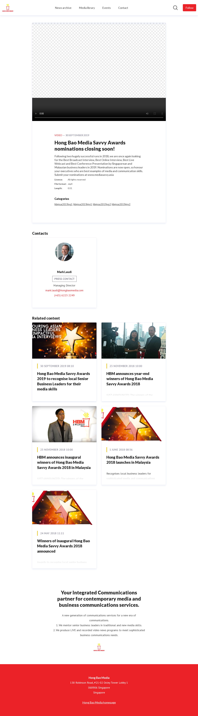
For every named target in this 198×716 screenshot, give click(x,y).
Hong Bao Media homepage (99, 702)
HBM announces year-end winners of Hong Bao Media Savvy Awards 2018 (129, 378)
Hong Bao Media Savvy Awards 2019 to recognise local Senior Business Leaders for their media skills (63, 381)
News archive (63, 7)
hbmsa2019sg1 (63, 204)
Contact (123, 7)
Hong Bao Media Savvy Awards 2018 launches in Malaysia (132, 460)
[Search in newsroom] (175, 7)
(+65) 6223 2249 (64, 295)
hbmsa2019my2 (121, 204)
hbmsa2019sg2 (102, 204)
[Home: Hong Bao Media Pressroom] (8, 8)
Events (106, 7)
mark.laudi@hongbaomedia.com (64, 290)
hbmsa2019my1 (82, 204)
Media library (87, 7)
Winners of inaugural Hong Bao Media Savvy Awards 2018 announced (63, 546)
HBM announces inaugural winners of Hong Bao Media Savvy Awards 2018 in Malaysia (64, 462)
